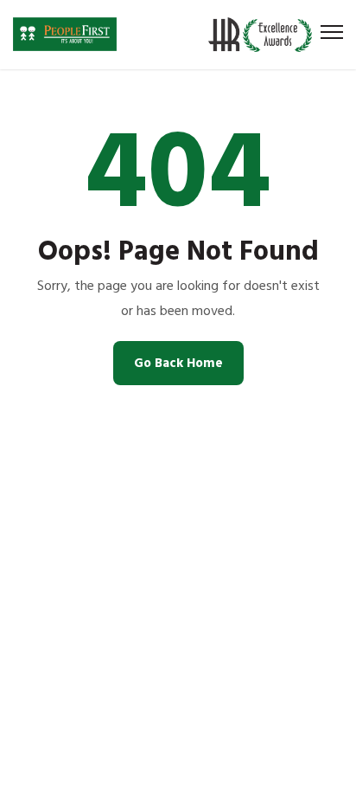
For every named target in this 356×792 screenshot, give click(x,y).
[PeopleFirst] (65, 34)
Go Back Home (178, 363)
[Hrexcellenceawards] (264, 34)
